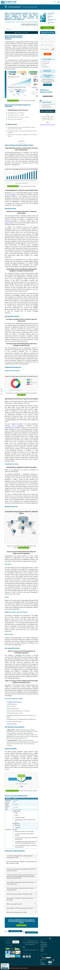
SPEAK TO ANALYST (31, 932)
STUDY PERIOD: (51, 13)
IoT (5, 194)
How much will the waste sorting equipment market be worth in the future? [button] (20, 869)
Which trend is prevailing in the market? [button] (17, 912)
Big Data (12, 194)
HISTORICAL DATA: (52, 19)
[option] (47, 96)
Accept (5, 968)
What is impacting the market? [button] (14, 904)
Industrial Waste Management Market (46, 106)
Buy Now (48, 28)
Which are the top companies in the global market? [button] (19, 894)
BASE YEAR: (50, 16)
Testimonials (44, 942)
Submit (48, 54)
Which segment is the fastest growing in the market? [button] (20, 908)
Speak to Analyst (21, 395)
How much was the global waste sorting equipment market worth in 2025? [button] (20, 856)
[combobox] (42, 42)
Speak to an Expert (21, 925)
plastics (7, 223)
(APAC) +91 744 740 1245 (47, 119)
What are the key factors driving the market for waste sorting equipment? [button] (20, 889)
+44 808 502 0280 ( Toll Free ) (48, 118)
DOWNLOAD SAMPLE (15, 931)
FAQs (42, 941)
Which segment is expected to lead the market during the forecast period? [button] (20, 883)
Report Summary (46, 61)
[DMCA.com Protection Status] (9, 948)
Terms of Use (44, 944)
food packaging (17, 426)
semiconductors (9, 427)
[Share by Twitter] (1, 391)
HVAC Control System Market (48, 104)
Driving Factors (46, 66)
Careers (42, 947)
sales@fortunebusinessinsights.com (47, 124)
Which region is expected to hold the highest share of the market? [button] (20, 898)
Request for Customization (12, 790)
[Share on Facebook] (1, 394)
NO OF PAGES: (51, 22)
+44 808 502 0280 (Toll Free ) (32, 942)
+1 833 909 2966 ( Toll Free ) (48, 116)
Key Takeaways (46, 63)
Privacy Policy (44, 946)
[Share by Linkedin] (1, 389)
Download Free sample (13, 100)
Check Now (47, 85)
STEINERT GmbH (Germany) (15, 702)
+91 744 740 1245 (31, 944)
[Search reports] (55, 2)
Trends (44, 65)
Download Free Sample (22, 32)
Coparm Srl (11, 723)
